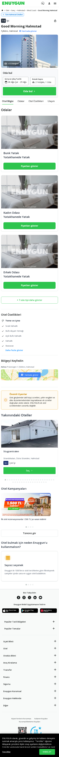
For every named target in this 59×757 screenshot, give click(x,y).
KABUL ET (47, 752)
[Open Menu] (55, 3)
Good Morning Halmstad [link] (47, 10)
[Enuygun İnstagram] (24, 598)
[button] (29, 51)
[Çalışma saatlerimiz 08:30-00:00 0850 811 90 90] (42, 2)
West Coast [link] (31, 10)
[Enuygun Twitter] (29, 598)
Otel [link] (7, 10)
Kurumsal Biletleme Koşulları (29, 722)
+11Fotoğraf (13, 63)
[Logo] (13, 3)
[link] (2, 10)
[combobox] (17, 82)
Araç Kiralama (10, 662)
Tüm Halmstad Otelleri (14, 14)
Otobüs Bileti (9, 655)
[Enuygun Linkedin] (35, 598)
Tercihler (6, 752)
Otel (5, 648)
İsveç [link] (13, 10)
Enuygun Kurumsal (12, 691)
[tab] (8, 101)
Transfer (7, 670)
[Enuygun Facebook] (18, 598)
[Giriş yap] (49, 3)
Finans (6, 677)
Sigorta (6, 684)
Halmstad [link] (21, 10)
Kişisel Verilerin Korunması (21, 719)
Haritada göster (31, 375)
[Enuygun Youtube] (40, 598)
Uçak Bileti (8, 641)
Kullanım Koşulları (41, 719)
